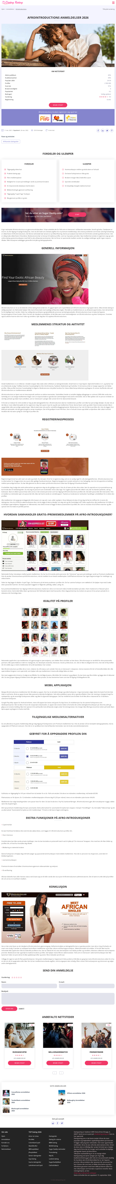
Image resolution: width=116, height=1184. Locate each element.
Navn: (3, 982)
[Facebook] (98, 130)
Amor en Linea (34, 1136)
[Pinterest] (111, 130)
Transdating (53, 1152)
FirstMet (31, 1139)
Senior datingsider (35, 1156)
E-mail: (62, 982)
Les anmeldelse (19, 1058)
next (61, 1072)
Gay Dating (32, 1159)
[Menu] (113, 3)
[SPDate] (61, 1093)
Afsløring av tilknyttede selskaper (85, 1173)
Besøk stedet (58, 105)
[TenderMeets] (6, 1101)
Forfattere (4, 1146)
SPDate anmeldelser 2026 (76, 1093)
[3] (17, 977)
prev (54, 1072)
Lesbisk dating (54, 1159)
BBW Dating (53, 1143)
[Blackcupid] (6, 1110)
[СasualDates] (6, 1093)
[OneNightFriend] (71, 118)
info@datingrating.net (101, 1134)
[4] (19, 977)
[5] (21, 977)
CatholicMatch (54, 1165)
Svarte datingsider (35, 1162)
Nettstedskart (6, 1149)
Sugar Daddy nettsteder (57, 1149)
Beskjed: (4, 991)
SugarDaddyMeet (55, 1162)
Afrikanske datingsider (11, 142)
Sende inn (9, 1009)
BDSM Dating (53, 1146)
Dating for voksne (55, 1139)
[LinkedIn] (102, 130)
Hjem (3, 1136)
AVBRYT (21, 1009)
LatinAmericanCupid (36, 1165)
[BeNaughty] (58, 118)
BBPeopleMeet (34, 1149)
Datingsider (53, 1136)
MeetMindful (33, 1146)
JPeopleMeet (33, 1152)
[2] (14, 977)
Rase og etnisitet (7, 136)
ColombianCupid (34, 1143)
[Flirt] (45, 118)
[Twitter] (107, 130)
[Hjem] (12, 2)
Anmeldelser (5, 1139)
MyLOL (51, 1156)
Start (77, 215)
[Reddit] (53, 1123)
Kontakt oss (5, 1143)
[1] (12, 977)
